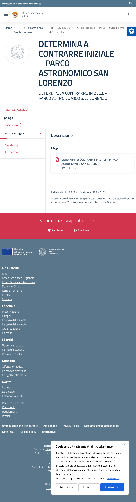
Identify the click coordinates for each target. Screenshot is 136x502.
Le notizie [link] (7, 387)
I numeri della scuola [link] (14, 320)
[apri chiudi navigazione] (6, 15)
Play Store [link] (83, 230)
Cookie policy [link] (28, 432)
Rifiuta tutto (88, 487)
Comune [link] (7, 299)
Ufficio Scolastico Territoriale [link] (18, 282)
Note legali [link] (8, 432)
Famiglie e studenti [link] (13, 349)
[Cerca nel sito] (127, 14)
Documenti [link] (8, 407)
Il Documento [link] (12, 152)
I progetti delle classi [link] (14, 375)
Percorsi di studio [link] (12, 354)
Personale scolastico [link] (14, 345)
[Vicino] (125, 444)
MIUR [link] (5, 273)
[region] (90, 468)
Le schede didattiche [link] (14, 371)
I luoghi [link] (6, 316)
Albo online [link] (50, 426)
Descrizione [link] (11, 145)
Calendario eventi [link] (12, 396)
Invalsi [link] (6, 295)
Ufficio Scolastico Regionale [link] (18, 278)
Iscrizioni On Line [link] (12, 290)
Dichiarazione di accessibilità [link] (101, 426)
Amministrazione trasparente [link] (20, 426)
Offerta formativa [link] (12, 366)
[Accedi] (130, 4)
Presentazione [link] (10, 311)
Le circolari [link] (8, 391)
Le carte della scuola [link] (14, 324)
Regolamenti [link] (9, 411)
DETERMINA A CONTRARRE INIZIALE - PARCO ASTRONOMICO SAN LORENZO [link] (89, 161)
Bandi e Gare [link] (11, 125)
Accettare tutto (112, 487)
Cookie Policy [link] (113, 478)
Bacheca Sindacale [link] (13, 403)
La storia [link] (7, 333)
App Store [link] (57, 230)
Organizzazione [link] (11, 328)
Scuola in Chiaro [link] (11, 286)
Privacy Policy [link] (70, 426)
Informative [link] (48, 432)
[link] (131, 31)
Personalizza (66, 487)
